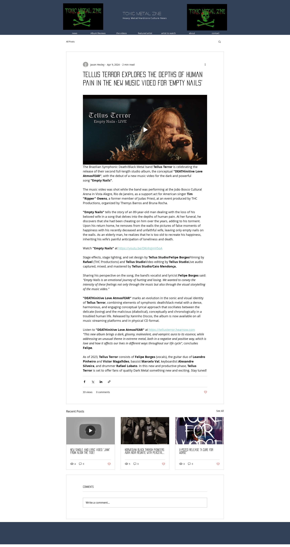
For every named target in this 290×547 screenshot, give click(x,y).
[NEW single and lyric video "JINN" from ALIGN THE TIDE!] (90, 430)
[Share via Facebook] (84, 381)
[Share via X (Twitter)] (92, 381)
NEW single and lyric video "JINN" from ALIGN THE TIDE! (90, 451)
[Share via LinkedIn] (101, 381)
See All (220, 410)
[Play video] (145, 130)
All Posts (70, 41)
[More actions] (205, 65)
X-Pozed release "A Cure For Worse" (196, 451)
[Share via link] (109, 381)
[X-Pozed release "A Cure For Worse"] (199, 430)
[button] (219, 41)
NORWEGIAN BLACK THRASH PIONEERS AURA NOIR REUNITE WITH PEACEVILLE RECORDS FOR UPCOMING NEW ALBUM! (145, 451)
